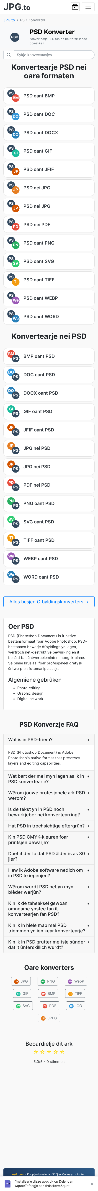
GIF (22, 993)
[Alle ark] (75, 6)
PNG (48, 981)
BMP (48, 993)
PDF (50, 1005)
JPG (21, 981)
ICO (76, 1005)
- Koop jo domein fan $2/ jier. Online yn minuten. (49, 1174)
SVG (23, 1005)
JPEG (49, 1018)
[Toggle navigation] (88, 6)
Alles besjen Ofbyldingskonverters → (49, 601)
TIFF (75, 993)
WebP (76, 981)
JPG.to (9, 20)
